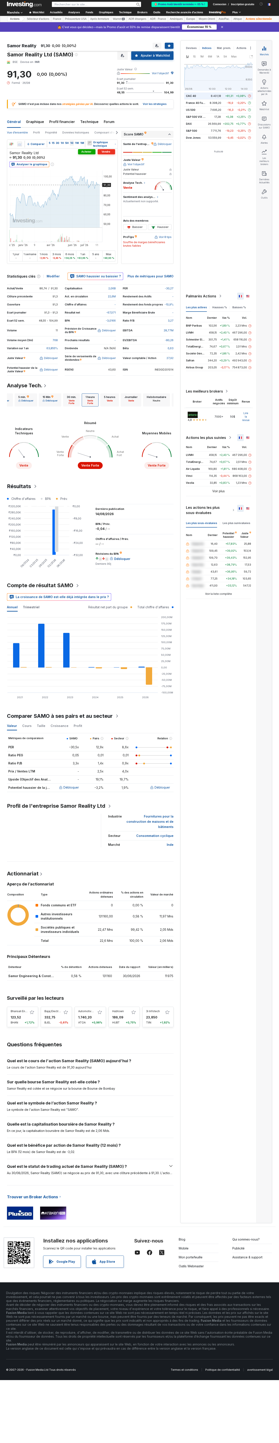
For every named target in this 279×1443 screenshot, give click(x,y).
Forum (109, 122)
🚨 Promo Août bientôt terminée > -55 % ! (179, 4)
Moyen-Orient (207, 18)
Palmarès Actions (201, 296)
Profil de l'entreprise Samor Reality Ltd (56, 806)
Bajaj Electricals (54, 1011)
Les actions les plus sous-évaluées (203, 510)
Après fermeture (99, 18)
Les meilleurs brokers (204, 391)
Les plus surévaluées (236, 523)
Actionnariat (23, 873)
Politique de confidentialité (222, 1369)
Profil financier (62, 122)
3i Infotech (153, 1011)
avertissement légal (260, 1369)
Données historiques (75, 132)
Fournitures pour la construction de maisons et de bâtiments (150, 821)
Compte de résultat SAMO (40, 585)
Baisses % (239, 307)
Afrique (237, 18)
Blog (182, 1239)
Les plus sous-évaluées (201, 523)
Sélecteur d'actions (38, 18)
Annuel (12, 607)
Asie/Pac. (224, 18)
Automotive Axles (89, 1011)
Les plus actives (196, 307)
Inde (170, 844)
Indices (206, 48)
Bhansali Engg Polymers (26, 1011)
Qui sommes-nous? (246, 1239)
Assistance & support (247, 1257)
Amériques (176, 18)
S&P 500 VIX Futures (199, 116)
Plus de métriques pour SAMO (151, 276)
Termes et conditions (184, 1369)
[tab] (26, 399)
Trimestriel (31, 607)
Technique (89, 122)
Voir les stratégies (155, 104)
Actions (15, 18)
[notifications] (261, 4)
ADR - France (158, 18)
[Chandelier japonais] (11, 144)
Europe (190, 18)
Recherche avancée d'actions (184, 12)
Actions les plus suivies (206, 437)
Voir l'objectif (160, 73)
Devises (191, 48)
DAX (189, 123)
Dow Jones (193, 137)
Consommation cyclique (155, 836)
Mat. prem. (224, 48)
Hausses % (219, 307)
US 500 (190, 109)
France (57, 18)
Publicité (238, 1248)
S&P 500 (191, 130)
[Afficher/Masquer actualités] (89, 143)
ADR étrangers (137, 18)
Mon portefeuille (190, 1257)
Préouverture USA (76, 18)
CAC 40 (191, 96)
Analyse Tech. (25, 385)
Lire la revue (246, 416)
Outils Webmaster (191, 1266)
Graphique (35, 122)
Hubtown (118, 1011)
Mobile (184, 1248)
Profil (36, 132)
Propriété (51, 132)
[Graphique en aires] (19, 144)
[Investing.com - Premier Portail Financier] (24, 4)
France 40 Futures (197, 103)
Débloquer (71, 787)
